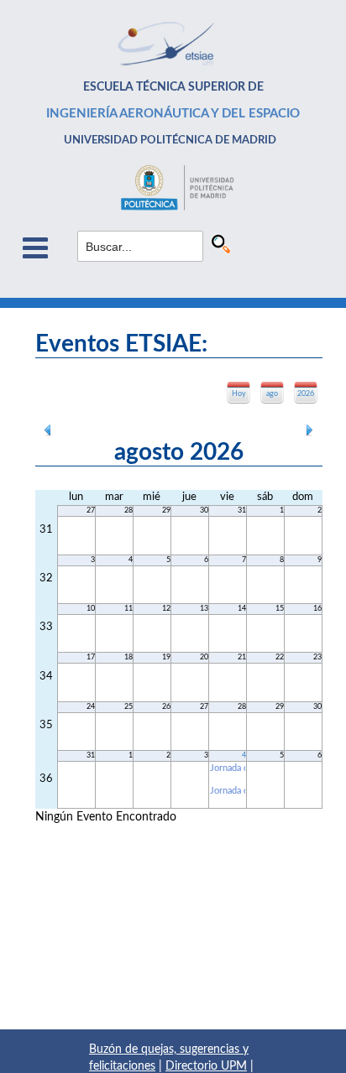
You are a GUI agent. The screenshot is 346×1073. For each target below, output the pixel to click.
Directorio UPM (206, 1066)
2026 (305, 394)
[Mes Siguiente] (309, 428)
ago (272, 394)
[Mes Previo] (47, 428)
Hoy (239, 394)
